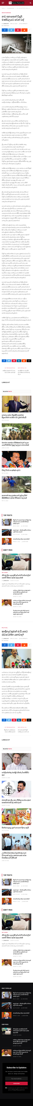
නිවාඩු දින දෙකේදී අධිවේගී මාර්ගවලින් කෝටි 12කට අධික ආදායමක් (21, 1030)
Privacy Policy (15, 1090)
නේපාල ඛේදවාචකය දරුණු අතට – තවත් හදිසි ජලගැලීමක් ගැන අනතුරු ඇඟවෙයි (22, 592)
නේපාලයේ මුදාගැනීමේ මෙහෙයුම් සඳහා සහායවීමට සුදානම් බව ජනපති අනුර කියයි (22, 602)
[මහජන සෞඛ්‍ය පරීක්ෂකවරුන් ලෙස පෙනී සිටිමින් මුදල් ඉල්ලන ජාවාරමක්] (16, 431)
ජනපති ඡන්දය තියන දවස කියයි (21, 539)
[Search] (30, 3)
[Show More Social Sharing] (29, 30)
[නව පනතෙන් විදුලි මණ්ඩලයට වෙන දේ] (16, 43)
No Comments (23, 23)
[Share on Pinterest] (18, 30)
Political (5, 627)
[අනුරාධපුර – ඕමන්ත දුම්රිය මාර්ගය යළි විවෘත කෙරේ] (7, 532)
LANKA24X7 (6, 23)
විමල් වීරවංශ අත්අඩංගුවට (11, 470)
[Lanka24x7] (16, 3)
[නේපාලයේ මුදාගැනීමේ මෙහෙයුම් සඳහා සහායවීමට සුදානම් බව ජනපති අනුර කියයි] (7, 602)
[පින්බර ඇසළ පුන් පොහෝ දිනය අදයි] (16, 816)
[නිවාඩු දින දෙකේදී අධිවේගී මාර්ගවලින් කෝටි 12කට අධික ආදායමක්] (16, 562)
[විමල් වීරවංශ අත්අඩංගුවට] (16, 459)
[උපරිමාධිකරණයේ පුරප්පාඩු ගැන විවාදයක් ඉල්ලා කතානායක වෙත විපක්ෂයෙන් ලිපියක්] (16, 842)
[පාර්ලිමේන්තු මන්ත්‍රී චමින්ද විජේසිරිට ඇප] (16, 761)
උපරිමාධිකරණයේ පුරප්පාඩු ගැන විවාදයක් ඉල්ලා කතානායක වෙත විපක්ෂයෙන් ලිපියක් (14, 855)
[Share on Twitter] (11, 30)
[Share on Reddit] (24, 30)
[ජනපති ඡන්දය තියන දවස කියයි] (7, 541)
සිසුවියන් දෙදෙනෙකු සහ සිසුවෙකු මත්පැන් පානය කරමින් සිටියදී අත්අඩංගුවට (22, 521)
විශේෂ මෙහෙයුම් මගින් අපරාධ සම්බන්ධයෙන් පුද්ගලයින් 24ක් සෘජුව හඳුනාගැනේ (21, 612)
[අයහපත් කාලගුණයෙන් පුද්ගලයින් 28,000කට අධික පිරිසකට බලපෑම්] (16, 484)
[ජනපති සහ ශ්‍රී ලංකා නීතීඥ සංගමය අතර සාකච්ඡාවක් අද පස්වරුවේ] (16, 789)
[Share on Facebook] (5, 30)
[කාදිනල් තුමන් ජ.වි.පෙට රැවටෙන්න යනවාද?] (16, 658)
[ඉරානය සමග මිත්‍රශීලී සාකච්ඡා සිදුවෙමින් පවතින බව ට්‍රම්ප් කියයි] (16, 404)
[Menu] (3, 3)
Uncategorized (6, 12)
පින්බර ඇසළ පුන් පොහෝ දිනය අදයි (15, 828)
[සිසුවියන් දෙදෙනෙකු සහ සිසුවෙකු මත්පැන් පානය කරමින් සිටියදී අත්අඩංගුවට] (7, 522)
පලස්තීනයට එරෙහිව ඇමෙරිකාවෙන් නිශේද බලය (24, 372)
